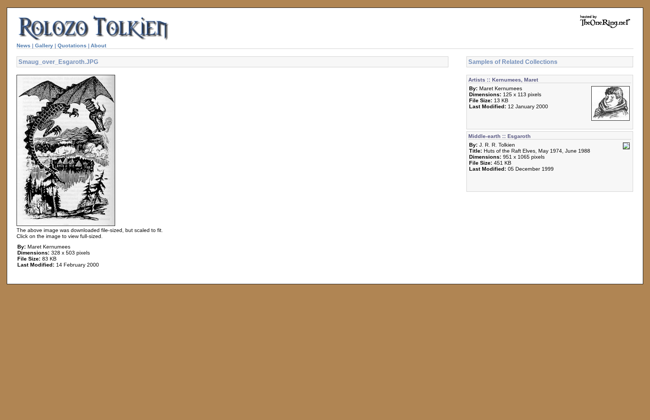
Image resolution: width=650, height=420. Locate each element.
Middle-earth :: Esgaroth (499, 136)
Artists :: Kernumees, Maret (503, 80)
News (23, 45)
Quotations (72, 45)
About (98, 45)
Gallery (44, 45)
